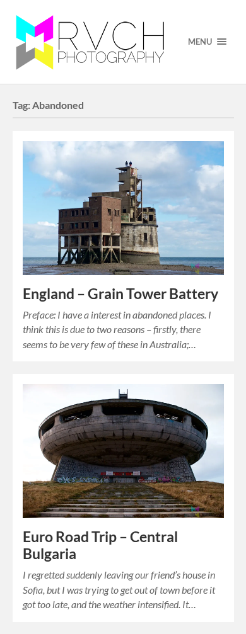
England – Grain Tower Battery (120, 293)
